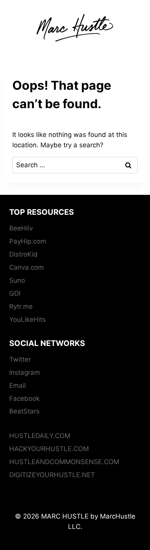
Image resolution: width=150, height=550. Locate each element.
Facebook (24, 398)
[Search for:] (75, 165)
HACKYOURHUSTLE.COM (49, 449)
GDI (14, 293)
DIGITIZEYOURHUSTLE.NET (52, 475)
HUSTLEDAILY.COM (39, 436)
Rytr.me (21, 306)
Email (17, 385)
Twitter (20, 359)
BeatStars (24, 411)
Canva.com (26, 267)
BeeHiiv (21, 228)
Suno (17, 280)
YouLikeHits (27, 319)
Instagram (24, 372)
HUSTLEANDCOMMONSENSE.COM (64, 462)
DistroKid (23, 254)
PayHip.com (27, 241)
